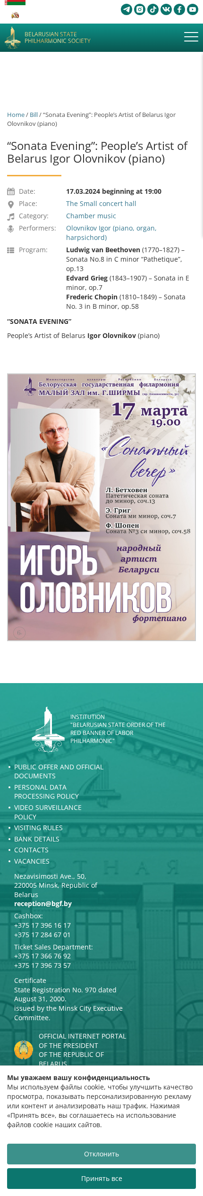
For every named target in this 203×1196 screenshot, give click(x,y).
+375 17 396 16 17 (42, 925)
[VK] (166, 9)
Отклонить (101, 1153)
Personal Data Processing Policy (46, 792)
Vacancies (32, 861)
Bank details (36, 838)
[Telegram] (126, 9)
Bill (34, 114)
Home (16, 114)
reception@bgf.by (43, 903)
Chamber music (91, 215)
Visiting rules (38, 827)
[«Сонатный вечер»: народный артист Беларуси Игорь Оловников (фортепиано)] (101, 507)
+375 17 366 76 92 (42, 955)
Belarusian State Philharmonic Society (58, 38)
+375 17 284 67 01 (42, 934)
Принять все (101, 1178)
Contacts (31, 849)
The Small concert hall (101, 203)
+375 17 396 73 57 (42, 965)
